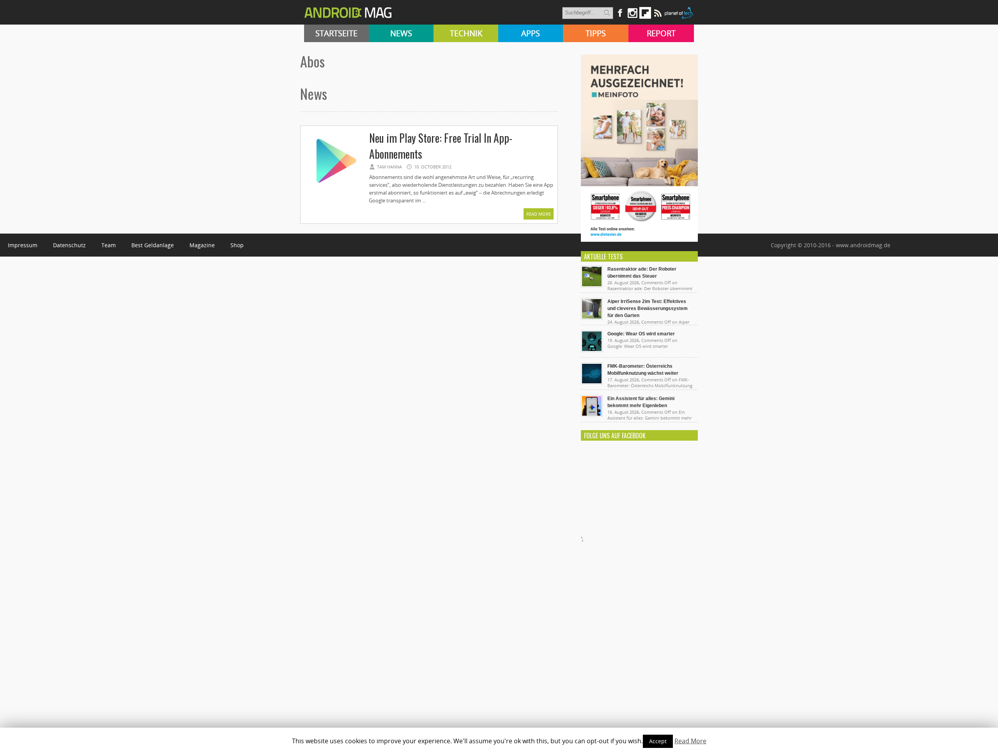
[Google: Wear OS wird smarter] (592, 350)
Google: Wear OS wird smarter (641, 334)
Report (661, 33)
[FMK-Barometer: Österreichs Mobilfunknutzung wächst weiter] (592, 382)
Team (108, 245)
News (401, 33)
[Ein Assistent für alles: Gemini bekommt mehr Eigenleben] (592, 414)
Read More (538, 214)
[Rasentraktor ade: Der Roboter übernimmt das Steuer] (592, 285)
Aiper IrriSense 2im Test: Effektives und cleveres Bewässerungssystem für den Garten (647, 308)
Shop (237, 245)
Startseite (336, 33)
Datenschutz (69, 245)
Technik (466, 33)
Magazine (202, 245)
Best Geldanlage (152, 245)
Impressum (22, 245)
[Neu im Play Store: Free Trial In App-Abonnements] (334, 187)
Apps (530, 33)
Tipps (596, 33)
